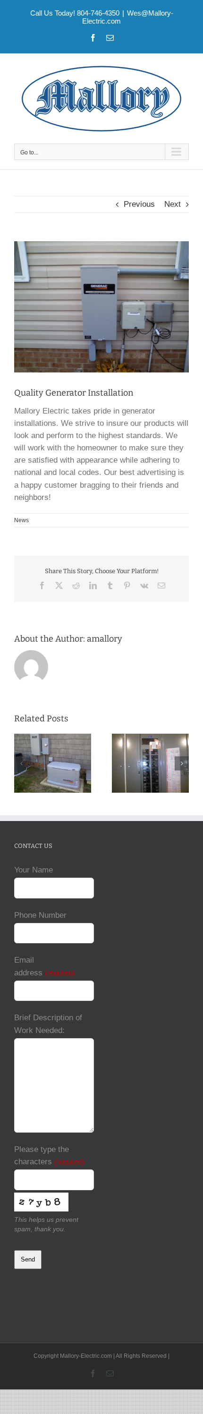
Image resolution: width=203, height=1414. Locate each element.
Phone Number (40, 915)
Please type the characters (49, 1155)
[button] (21, 763)
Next (172, 204)
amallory (104, 639)
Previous (139, 204)
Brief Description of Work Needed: (48, 1023)
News (21, 520)
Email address (44, 966)
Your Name (33, 869)
